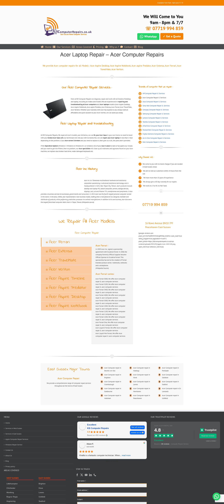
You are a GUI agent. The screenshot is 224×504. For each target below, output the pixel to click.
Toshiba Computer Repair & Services (155, 122)
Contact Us (9, 450)
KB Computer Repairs (98, 428)
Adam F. (90, 444)
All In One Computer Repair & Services (156, 138)
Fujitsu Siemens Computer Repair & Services (158, 134)
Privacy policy (10, 467)
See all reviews (137, 427)
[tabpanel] (112, 291)
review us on (136, 432)
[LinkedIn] (90, 475)
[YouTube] (86, 475)
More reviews (112, 461)
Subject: (80, 499)
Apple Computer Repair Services (16, 439)
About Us (8, 456)
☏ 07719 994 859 (164, 28)
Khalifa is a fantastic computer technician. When (105, 455)
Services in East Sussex (13, 434)
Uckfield (42, 497)
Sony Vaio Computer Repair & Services (156, 106)
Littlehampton (12, 484)
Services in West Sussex (13, 428)
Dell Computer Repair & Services (154, 142)
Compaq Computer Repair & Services (156, 110)
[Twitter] (81, 475)
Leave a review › (211, 441)
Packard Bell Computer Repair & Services (157, 130)
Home (7, 423)
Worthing (10, 492)
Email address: (82, 490)
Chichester (10, 488)
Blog (7, 461)
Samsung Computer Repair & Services (156, 114)
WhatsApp (150, 36)
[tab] (66, 242)
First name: (81, 481)
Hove (41, 488)
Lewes (41, 492)
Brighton (42, 484)
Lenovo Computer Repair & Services (155, 118)
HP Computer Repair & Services (154, 93)
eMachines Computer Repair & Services (156, 126)
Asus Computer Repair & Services (154, 102)
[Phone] (95, 475)
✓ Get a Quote (172, 36)
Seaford (42, 501)
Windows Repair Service (13, 445)
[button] (216, 496)
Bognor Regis (12, 497)
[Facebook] (77, 475)
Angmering (10, 501)
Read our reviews (207, 436)
